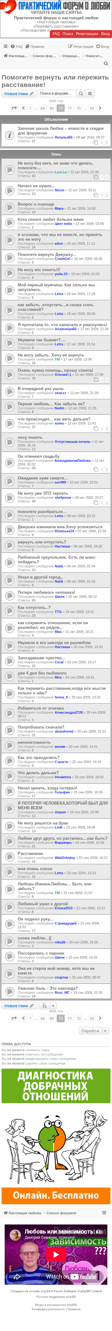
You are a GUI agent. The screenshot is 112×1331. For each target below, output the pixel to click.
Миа (58, 632)
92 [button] (92, 108)
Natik (59, 566)
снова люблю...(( (34, 938)
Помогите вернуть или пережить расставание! (55, 81)
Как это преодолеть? (39, 757)
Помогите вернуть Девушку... (47, 254)
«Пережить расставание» (56, 26)
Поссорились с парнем (41, 953)
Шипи (60, 596)
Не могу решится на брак (43, 823)
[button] (14, 108)
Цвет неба (63, 223)
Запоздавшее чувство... (41, 658)
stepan (60, 812)
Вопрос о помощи (36, 204)
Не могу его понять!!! (39, 269)
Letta (59, 294)
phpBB (46, 1291)
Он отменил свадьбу (38, 456)
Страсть (61, 762)
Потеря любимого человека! (46, 592)
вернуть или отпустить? (42, 542)
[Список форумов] (56, 7)
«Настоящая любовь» (56, 22)
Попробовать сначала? (41, 727)
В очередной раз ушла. (41, 388)
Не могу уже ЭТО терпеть (43, 493)
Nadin (59, 408)
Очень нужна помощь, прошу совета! (55, 370)
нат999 (60, 482)
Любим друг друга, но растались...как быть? (63, 838)
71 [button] (70, 108)
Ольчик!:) (63, 374)
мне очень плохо (35, 868)
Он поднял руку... (35, 919)
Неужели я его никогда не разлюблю (54, 642)
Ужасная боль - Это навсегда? (48, 988)
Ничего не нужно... (36, 186)
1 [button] (30, 108)
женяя (60, 746)
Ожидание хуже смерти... (43, 478)
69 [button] (51, 108)
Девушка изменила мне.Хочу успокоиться (60, 527)
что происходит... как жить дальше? (54, 419)
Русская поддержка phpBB (56, 1296)
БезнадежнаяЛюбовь (73, 460)
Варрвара (63, 842)
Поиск (68, 34)
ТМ (57, 359)
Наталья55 (63, 137)
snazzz (60, 393)
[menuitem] (16, 46)
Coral (59, 662)
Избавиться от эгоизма (41, 708)
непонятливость (34, 742)
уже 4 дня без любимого (42, 673)
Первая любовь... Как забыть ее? (51, 404)
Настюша (62, 546)
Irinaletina (63, 777)
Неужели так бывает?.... (42, 340)
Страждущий (66, 923)
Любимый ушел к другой (43, 904)
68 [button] (42, 108)
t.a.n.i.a (61, 172)
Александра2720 (69, 712)
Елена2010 (63, 908)
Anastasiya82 (66, 329)
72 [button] (79, 108)
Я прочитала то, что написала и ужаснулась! (62, 324)
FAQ (56, 34)
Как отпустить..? (34, 607)
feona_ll (61, 697)
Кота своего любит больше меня (51, 219)
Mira (58, 677)
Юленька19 (64, 531)
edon (59, 243)
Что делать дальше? (38, 772)
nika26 (60, 942)
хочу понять (30, 437)
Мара (59, 208)
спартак (61, 977)
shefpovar (63, 497)
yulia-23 (61, 274)
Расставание (30, 853)
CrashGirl (62, 259)
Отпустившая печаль (73, 441)
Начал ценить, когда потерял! (47, 788)
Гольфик (62, 792)
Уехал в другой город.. (40, 577)
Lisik (59, 827)
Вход (105, 34)
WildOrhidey (65, 858)
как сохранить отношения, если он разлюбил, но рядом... (53, 625)
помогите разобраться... (42, 511)
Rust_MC (62, 992)
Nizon (59, 190)
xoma (59, 423)
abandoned (64, 731)
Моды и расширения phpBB (56, 1304)
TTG (58, 612)
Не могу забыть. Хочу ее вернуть (51, 355)
